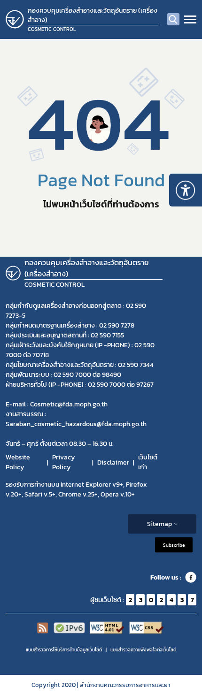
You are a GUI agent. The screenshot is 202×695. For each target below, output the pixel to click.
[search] (173, 19)
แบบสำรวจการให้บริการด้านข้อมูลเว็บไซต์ (64, 649)
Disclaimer (113, 462)
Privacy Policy (63, 462)
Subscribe (174, 545)
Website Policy (18, 462)
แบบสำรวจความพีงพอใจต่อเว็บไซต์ (143, 649)
